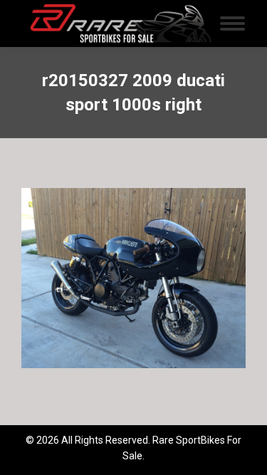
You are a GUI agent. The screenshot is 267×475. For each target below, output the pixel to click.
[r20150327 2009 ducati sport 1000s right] (133, 278)
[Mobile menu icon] (232, 23)
